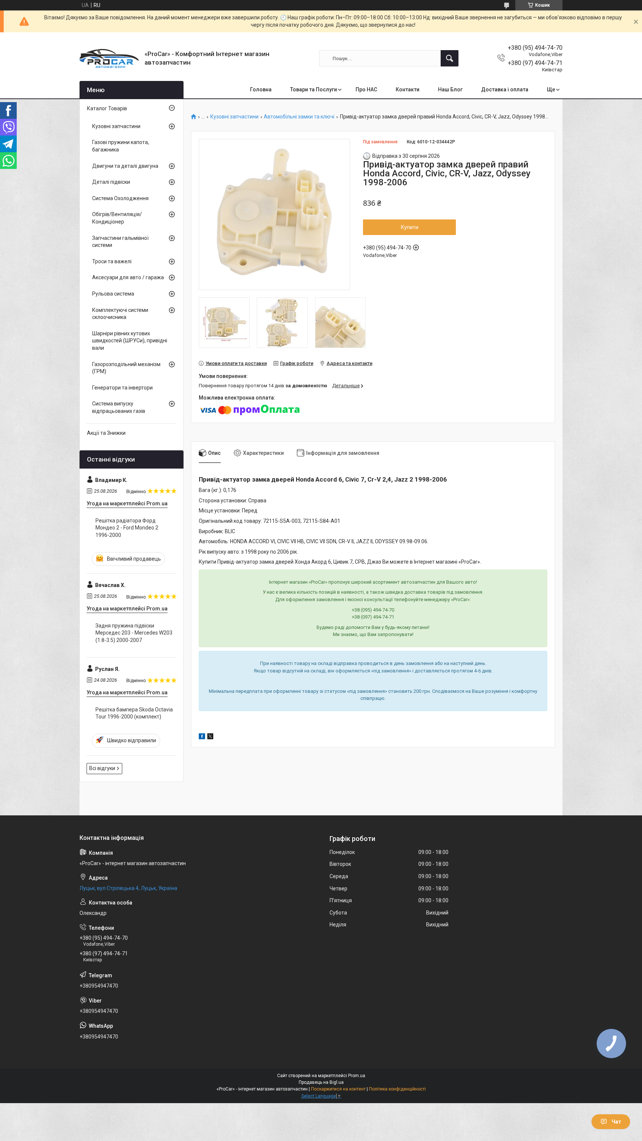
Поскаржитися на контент (338, 1089)
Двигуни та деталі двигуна (125, 166)
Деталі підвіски (111, 182)
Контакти (407, 89)
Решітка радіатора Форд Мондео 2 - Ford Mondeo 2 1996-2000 (126, 528)
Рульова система (113, 294)
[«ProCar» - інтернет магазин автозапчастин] (109, 58)
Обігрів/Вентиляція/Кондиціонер (117, 218)
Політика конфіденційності (397, 1089)
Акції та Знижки (106, 433)
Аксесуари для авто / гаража (128, 277)
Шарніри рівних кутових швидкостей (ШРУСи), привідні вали (129, 340)
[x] (210, 737)
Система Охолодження (120, 198)
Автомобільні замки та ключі (299, 117)
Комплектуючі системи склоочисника (120, 313)
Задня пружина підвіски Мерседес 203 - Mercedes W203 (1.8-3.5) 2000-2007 (133, 633)
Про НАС (366, 89)
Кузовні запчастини (234, 117)
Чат (616, 1122)
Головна (261, 89)
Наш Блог (450, 89)
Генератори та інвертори (122, 388)
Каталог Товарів (107, 108)
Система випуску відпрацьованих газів (118, 407)
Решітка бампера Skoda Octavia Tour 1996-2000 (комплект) (134, 713)
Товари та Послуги (313, 89)
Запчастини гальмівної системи (120, 241)
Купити (409, 227)
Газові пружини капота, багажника (120, 146)
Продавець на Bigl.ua (321, 1082)
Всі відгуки (102, 768)
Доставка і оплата (504, 89)
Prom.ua (356, 1075)
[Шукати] (449, 58)
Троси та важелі (112, 261)
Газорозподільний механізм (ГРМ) (126, 368)
